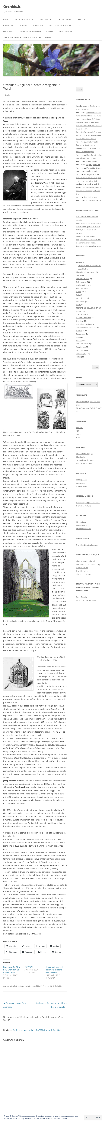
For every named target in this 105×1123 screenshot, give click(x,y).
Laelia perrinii (91, 161)
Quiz (78, 337)
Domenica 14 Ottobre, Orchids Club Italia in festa (11, 970)
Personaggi (80, 334)
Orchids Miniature (83, 506)
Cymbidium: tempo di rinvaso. (88, 246)
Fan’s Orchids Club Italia (60, 25)
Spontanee (80, 347)
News (78, 311)
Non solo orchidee (83, 317)
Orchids (36, 986)
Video (78, 357)
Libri (78, 304)
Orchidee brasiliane (84, 324)
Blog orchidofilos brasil (85, 561)
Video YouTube (65, 31)
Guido (59, 986)
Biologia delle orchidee (85, 272)
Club (78, 275)
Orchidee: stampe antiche (86, 327)
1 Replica (6, 95)
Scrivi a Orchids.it (83, 344)
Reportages (8, 31)
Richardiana (81, 522)
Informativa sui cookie (58, 1118)
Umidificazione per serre (86, 600)
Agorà (78, 262)
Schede (79, 340)
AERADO (79, 427)
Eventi (78, 291)
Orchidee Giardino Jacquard (87, 545)
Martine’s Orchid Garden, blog (88, 564)
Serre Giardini (81, 597)
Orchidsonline (82, 571)
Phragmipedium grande (85, 236)
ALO (78, 431)
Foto (79, 25)
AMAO (78, 434)
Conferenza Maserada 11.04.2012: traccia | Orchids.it (37, 1030)
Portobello (82, 314)
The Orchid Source (83, 574)
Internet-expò (82, 301)
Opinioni (79, 321)
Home (5, 19)
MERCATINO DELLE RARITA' (87, 308)
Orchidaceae (46, 19)
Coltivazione (81, 282)
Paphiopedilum (64, 19)
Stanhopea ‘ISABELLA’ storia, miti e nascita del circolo (27, 37)
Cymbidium (8, 25)
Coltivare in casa (82, 278)
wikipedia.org (81, 486)
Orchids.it (12, 6)
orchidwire (80, 483)
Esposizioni (38, 25)
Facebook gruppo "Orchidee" (88, 502)
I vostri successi (82, 298)
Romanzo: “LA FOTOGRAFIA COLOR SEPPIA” (36, 31)
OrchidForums (82, 567)
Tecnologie (80, 350)
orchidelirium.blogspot (85, 460)
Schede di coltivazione (24, 19)
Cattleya (81, 19)
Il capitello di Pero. (91, 197)
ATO (78, 437)
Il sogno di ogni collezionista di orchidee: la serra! (54, 970)
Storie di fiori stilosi (84, 463)
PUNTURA (28, 967)
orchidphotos (81, 480)
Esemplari (23, 25)
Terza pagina (81, 353)
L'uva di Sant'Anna (93, 168)
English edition (82, 285)
